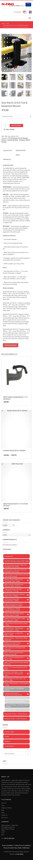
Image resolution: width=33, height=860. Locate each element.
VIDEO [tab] (18, 155)
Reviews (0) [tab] (7, 159)
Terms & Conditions (7, 845)
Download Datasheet (10, 345)
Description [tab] (7, 150)
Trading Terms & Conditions (22, 845)
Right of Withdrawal (24, 848)
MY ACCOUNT (17, 12)
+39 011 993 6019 (9, 838)
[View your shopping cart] (25, 12)
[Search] (27, 754)
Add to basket (16, 125)
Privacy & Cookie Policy (10, 848)
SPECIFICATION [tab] (20, 150)
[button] (8, 129)
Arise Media (19, 854)
